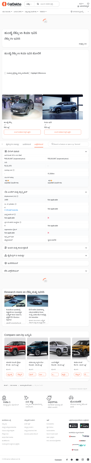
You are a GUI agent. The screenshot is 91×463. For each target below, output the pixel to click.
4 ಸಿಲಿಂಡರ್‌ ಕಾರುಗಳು (11, 210)
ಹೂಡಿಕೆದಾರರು (6, 440)
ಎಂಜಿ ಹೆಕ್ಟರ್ (55, 362)
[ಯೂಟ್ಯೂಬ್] (77, 460)
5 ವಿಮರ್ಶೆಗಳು (57, 183)
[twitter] (72, 460)
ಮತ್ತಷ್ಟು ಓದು (83, 44)
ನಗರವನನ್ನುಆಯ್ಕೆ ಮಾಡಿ (80, 12)
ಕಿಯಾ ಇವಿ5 (48, 122)
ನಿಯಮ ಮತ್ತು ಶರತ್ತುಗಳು (8, 430)
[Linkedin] (88, 460)
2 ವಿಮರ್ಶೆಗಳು (14, 183)
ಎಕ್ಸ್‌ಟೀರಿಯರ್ (38, 144)
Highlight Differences (38, 73)
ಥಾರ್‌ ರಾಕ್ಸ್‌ (33, 374)
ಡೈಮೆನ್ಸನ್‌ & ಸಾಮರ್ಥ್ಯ (12, 144)
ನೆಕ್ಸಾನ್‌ (19, 374)
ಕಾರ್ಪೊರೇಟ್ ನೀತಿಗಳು (7, 437)
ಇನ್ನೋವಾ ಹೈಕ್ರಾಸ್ (55, 374)
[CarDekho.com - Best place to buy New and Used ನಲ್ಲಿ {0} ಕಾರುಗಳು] (11, 4)
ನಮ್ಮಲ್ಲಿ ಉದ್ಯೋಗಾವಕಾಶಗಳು (9, 427)
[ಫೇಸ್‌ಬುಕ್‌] (66, 460)
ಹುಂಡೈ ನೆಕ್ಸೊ (8, 122)
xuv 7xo (42, 374)
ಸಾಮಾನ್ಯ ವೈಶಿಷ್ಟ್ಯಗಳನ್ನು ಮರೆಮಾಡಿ (17, 73)
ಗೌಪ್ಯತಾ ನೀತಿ (5, 434)
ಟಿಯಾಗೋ (87, 374)
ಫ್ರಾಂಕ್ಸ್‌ (9, 374)
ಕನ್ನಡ (80, 3)
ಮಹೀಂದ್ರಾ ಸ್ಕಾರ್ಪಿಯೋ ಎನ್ (38, 362)
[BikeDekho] (72, 436)
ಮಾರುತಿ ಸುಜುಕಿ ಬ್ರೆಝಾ (13, 362)
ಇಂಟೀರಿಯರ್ (27, 144)
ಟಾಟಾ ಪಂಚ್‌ (78, 362)
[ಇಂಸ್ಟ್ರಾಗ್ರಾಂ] (83, 460)
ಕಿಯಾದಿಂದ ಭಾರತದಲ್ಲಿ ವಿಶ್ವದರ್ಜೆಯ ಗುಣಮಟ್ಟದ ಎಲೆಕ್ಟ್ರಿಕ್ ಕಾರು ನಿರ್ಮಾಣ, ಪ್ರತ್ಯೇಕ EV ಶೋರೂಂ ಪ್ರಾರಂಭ (14, 315)
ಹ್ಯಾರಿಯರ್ (65, 374)
